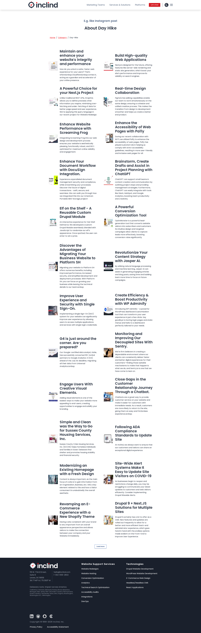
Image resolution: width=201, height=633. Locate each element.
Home (52, 37)
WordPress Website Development (141, 573)
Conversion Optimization (92, 578)
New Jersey (41, 592)
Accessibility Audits (90, 592)
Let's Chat (154, 5)
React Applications (135, 587)
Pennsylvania (68, 592)
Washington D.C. (36, 595)
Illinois (60, 590)
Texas (51, 593)
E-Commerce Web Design (138, 578)
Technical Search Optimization (95, 587)
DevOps (85, 601)
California (33, 590)
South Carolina (35, 593)
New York (48, 592)
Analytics (85, 582)
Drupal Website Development (140, 568)
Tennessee (45, 593)
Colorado (40, 590)
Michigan (33, 592)
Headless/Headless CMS (137, 582)
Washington (68, 593)
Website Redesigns (90, 568)
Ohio (55, 593)
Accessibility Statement (58, 627)
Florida (54, 590)
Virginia (60, 593)
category (62, 37)
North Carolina (57, 592)
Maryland (66, 590)
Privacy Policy (36, 627)
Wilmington (46, 595)
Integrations (86, 596)
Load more (100, 546)
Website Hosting (88, 573)
